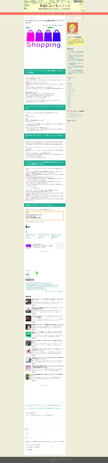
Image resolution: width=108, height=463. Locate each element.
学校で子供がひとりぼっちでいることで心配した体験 (36, 289)
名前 (27, 429)
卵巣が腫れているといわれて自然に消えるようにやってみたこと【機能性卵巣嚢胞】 (56, 235)
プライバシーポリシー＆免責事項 (75, 114)
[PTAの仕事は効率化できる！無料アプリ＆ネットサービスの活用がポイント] (28, 377)
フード (43, 13)
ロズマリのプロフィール (73, 116)
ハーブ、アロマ (71, 89)
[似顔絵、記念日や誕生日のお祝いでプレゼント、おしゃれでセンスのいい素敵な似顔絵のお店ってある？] (28, 368)
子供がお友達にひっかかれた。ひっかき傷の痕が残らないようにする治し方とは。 (42, 286)
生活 (62, 25)
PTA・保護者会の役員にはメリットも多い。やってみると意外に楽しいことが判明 (42, 285)
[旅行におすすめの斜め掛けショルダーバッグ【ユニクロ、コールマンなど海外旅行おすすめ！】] (28, 310)
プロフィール (32, 13)
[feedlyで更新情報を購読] (79, 1)
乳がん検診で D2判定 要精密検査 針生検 (35, 287)
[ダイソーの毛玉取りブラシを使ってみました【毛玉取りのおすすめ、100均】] (28, 343)
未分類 (69, 100)
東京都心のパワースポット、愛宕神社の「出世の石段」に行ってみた (47, 324)
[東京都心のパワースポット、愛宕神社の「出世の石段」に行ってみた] (28, 327)
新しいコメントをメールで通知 (33, 444)
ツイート (69, 122)
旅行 (69, 13)
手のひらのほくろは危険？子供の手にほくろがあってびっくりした (39, 282)
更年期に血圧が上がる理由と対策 (75, 72)
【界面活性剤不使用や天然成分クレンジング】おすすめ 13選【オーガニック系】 (43, 235)
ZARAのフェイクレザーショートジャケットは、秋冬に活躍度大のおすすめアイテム (44, 405)
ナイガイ (48, 291)
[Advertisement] (35, 58)
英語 (64, 13)
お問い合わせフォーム (72, 113)
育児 (48, 13)
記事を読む (34, 305)
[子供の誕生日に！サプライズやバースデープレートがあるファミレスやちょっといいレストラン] (28, 351)
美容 (39, 13)
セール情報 (58, 25)
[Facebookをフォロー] (77, 1)
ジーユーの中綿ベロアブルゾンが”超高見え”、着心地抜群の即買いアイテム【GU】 (44, 408)
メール (27, 433)
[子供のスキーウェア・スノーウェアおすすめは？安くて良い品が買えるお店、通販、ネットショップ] (28, 360)
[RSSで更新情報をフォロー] (81, 1)
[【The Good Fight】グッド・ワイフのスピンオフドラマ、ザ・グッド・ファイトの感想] (28, 318)
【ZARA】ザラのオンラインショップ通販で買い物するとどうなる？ (31, 235)
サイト (27, 437)
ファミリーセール (54, 291)
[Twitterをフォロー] (75, 1)
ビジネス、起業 (75, 13)
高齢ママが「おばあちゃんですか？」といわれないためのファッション (39, 284)
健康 (53, 13)
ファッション (58, 13)
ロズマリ (61, 291)
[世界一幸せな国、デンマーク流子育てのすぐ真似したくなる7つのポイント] (28, 301)
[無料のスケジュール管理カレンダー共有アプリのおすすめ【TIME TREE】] (28, 334)
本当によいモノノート (34, 2)
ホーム (26, 13)
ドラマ (69, 87)
